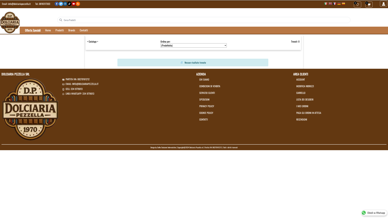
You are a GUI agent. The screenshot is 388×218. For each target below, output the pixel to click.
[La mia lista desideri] (357, 4)
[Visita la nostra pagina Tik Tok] (69, 4)
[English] (330, 3)
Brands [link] (71, 30)
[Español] (343, 3)
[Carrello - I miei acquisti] (369, 4)
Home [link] (48, 30)
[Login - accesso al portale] (383, 4)
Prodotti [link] (59, 30)
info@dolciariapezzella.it (19, 4)
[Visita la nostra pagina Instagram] (65, 4)
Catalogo (93, 41)
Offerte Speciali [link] (33, 30)
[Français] (334, 3)
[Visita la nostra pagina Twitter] (61, 4)
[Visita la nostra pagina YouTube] (74, 4)
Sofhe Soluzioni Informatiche (166, 147)
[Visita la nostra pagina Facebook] (57, 4)
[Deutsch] (339, 3)
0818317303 (44, 4)
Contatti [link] (84, 30)
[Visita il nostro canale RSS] (78, 4)
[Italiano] (325, 3)
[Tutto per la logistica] (10, 22)
